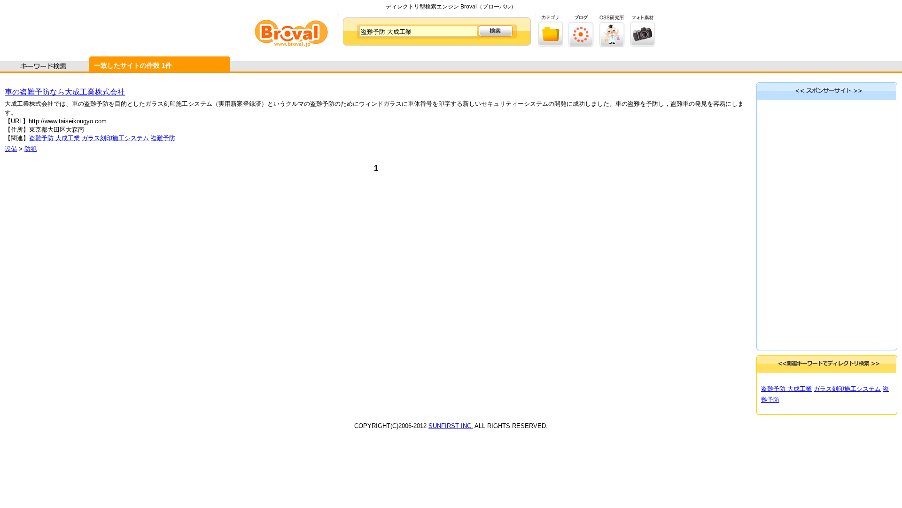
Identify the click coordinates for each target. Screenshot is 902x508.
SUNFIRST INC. (450, 425)
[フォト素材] (642, 44)
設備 (11, 148)
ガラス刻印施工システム (115, 138)
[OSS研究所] (612, 44)
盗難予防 (163, 138)
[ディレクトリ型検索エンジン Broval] (291, 44)
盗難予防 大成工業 (54, 138)
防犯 (30, 148)
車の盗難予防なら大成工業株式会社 (65, 92)
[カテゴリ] (551, 44)
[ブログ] (581, 44)
